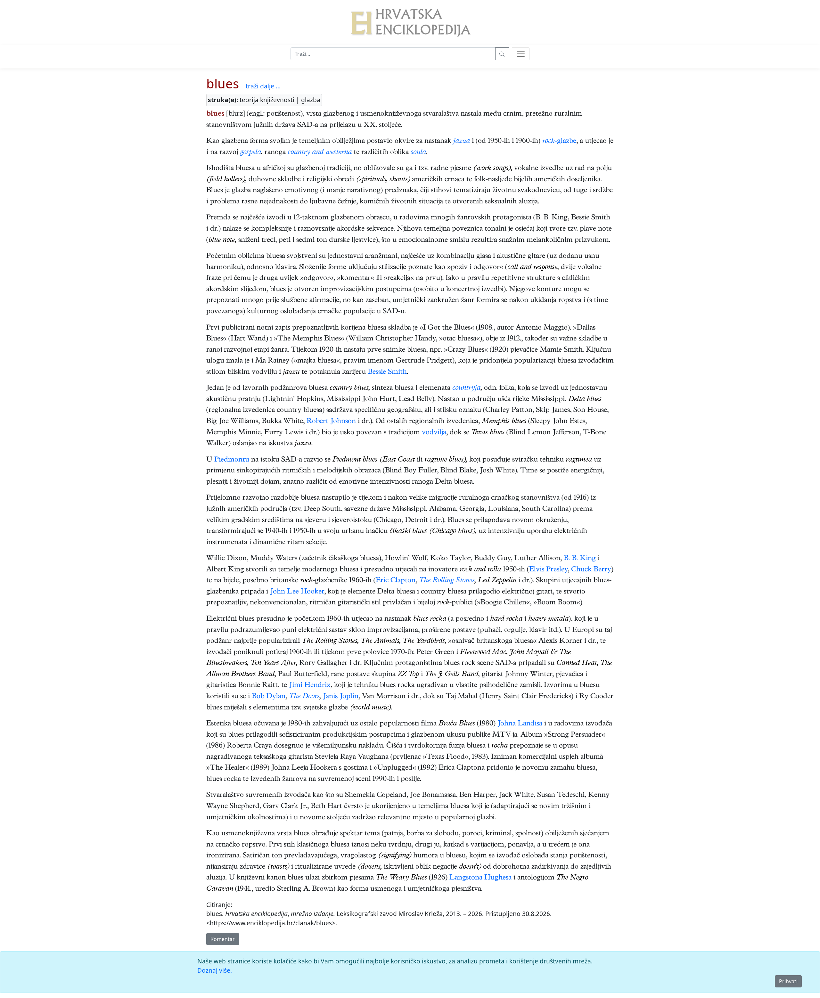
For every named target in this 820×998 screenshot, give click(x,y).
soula (418, 153)
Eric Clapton (395, 581)
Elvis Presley (548, 570)
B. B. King (580, 559)
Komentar (222, 939)
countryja (466, 388)
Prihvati (788, 981)
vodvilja (434, 433)
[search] (521, 53)
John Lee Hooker (297, 592)
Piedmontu (231, 460)
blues (222, 83)
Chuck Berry (591, 570)
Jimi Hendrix (310, 686)
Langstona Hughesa (480, 878)
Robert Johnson (331, 422)
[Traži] (502, 53)
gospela (250, 153)
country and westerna (320, 153)
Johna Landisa (519, 724)
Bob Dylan (268, 697)
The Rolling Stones (446, 581)
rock (548, 141)
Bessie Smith (387, 372)
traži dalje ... (263, 86)
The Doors (304, 697)
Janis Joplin (340, 697)
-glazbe (565, 141)
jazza (461, 141)
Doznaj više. (214, 970)
